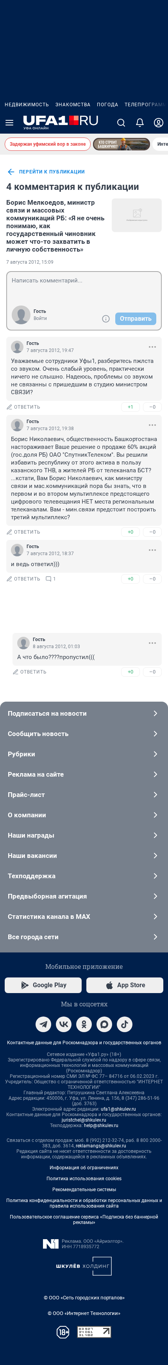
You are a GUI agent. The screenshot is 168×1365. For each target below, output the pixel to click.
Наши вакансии (32, 855)
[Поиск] (121, 123)
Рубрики (21, 754)
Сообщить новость (38, 734)
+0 (130, 532)
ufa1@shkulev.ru (118, 1109)
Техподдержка (31, 876)
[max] (104, 1024)
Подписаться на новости (47, 713)
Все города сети (33, 937)
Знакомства (73, 104)
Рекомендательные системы (84, 1189)
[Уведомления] (139, 123)
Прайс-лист (26, 795)
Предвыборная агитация (47, 896)
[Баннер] (121, 144)
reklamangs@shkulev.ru (101, 1146)
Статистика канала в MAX (49, 916)
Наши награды (31, 835)
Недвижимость (27, 104)
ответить (27, 407)
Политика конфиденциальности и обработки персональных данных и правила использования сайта (84, 1203)
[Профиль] (158, 123)
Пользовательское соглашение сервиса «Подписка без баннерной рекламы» (84, 1219)
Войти (40, 318)
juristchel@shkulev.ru (84, 1120)
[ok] (84, 1024)
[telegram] (43, 1024)
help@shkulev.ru (101, 1125)
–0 (152, 407)
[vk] (63, 1024)
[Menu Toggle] (9, 123)
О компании (27, 815)
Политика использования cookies (84, 1178)
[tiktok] (124, 1024)
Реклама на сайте (36, 774)
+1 (130, 407)
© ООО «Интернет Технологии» (84, 1313)
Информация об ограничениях (84, 1167)
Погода (107, 104)
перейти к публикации (52, 172)
